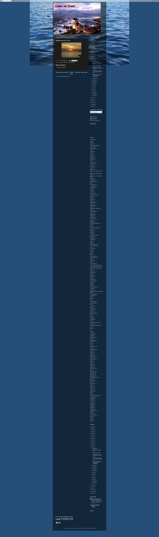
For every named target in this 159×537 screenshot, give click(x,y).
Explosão (92, 233)
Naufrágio (92, 319)
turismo (91, 412)
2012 (92, 99)
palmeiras (92, 334)
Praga (91, 361)
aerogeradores (93, 148)
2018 (92, 53)
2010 (92, 102)
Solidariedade (93, 397)
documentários (93, 218)
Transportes (92, 410)
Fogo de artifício (93, 257)
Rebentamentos (93, 371)
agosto (93, 83)
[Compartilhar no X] (74, 60)
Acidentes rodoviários (94, 145)
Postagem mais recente (62, 72)
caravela (92, 191)
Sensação (92, 386)
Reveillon (92, 379)
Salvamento (92, 383)
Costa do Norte (93, 211)
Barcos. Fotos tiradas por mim (96, 170)
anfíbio (91, 153)
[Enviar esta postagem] (70, 60)
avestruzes (92, 166)
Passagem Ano (93, 340)
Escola (91, 226)
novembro (94, 78)
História (91, 282)
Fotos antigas (93, 263)
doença (91, 220)
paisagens (92, 332)
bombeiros (92, 179)
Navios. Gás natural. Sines (95, 325)
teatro (91, 401)
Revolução (92, 380)
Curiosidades (92, 214)
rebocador (92, 373)
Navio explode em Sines (94, 322)
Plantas (91, 352)
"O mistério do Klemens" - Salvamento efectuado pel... (97, 71)
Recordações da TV (94, 377)
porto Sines (92, 359)
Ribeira (91, 382)
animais (91, 154)
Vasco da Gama (93, 415)
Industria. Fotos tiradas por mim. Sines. (96, 292)
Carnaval (92, 193)
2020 (92, 49)
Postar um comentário (61, 67)
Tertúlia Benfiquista (95, 505)
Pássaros (92, 341)
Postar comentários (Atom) (64, 76)
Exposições (92, 238)
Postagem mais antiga (81, 72)
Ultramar (92, 413)
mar (91, 304)
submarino (92, 398)
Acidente (91, 144)
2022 (92, 46)
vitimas (91, 421)
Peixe (91, 343)
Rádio (91, 370)
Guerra (91, 278)
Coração (91, 209)
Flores (91, 253)
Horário (91, 284)
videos (91, 418)
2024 (92, 42)
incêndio (91, 285)
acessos (91, 142)
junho (93, 87)
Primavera (92, 367)
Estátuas (92, 230)
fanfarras (92, 239)
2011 (92, 101)
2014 (92, 59)
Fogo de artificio (93, 256)
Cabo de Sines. (93, 185)
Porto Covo (92, 355)
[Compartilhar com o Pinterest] (76, 60)
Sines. (91, 392)
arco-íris (92, 157)
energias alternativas (94, 223)
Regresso (93, 506)
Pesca (91, 347)
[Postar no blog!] (73, 60)
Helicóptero (92, 279)
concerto (92, 206)
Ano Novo (92, 156)
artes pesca (92, 162)
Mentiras (92, 310)
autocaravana (93, 163)
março (93, 92)
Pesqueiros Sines (93, 349)
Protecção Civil (93, 368)
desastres (92, 215)
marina (91, 307)
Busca (91, 182)
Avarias (91, 164)
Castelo (91, 196)
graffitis (92, 276)
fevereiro (94, 93)
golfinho (91, 273)
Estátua (91, 229)
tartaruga (92, 400)
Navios (91, 323)
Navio (91, 320)
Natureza (92, 317)
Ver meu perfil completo (95, 120)
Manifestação (93, 303)
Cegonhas (92, 197)
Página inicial (72, 73)
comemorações (93, 202)
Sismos (91, 394)
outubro (94, 80)
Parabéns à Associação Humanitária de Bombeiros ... (97, 75)
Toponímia (92, 404)
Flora (91, 251)
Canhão (91, 188)
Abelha (91, 141)
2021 (92, 47)
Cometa (91, 203)
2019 (92, 51)
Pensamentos (92, 346)
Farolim (91, 242)
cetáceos (92, 199)
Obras (91, 328)
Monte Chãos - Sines (96, 65)
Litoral (91, 298)
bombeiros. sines (93, 181)
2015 (92, 58)
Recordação (92, 376)
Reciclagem (92, 374)
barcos (61, 62)
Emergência (92, 221)
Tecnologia (92, 403)
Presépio (91, 365)
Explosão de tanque (94, 235)
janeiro (94, 95)
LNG (91, 300)
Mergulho (92, 311)
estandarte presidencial (95, 227)
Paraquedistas (93, 337)
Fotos (91, 262)
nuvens (91, 326)
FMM (91, 254)
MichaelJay (84, 528)
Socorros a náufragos (94, 395)
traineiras (92, 409)
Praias (91, 364)
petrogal (92, 350)
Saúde (91, 385)
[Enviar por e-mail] (72, 60)
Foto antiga (92, 260)
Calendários (92, 187)
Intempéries (92, 295)
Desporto (92, 217)
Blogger (94, 528)
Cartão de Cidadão (93, 194)
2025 (92, 41)
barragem (92, 178)
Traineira (92, 407)
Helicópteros (92, 281)
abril (93, 90)
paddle (91, 331)
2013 (92, 97)
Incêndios (92, 288)
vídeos (91, 419)
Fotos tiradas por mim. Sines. (95, 266)
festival (91, 247)
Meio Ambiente (93, 308)
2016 (92, 56)
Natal (91, 316)
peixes (91, 344)
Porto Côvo (92, 356)
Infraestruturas (93, 294)
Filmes (91, 250)
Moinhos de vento (93, 313)
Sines (73, 62)
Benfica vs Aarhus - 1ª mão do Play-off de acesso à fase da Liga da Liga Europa (96, 500)
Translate (99, 113)
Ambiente (92, 151)
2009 (92, 104)
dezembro (94, 61)
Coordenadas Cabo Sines (95, 208)
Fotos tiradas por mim (67, 62)
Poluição (91, 353)
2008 (92, 106)
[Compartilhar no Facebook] (75, 60)
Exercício (92, 232)
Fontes (91, 259)
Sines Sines (92, 391)
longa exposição (93, 301)
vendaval (92, 416)
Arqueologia (92, 159)
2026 (92, 39)
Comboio (91, 200)
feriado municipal (93, 244)
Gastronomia (92, 272)
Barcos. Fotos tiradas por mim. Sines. (96, 176)
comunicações (92, 205)
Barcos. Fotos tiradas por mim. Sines (96, 174)
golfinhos (92, 275)
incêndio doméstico (93, 287)
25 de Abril (92, 139)
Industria (92, 290)
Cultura (91, 212)
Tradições (92, 406)
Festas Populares (93, 245)
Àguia (91, 150)
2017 (92, 54)
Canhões (91, 190)
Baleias (91, 167)
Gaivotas (92, 270)
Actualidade (92, 147)
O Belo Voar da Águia (95, 498)
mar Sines (92, 305)
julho (93, 85)
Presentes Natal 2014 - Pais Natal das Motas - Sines (97, 68)
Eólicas (91, 224)
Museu (91, 314)
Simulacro (92, 388)
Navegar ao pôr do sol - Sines (97, 63)
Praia (91, 362)
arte (91, 160)
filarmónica (92, 248)
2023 (92, 44)
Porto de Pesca (93, 358)
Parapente (92, 335)
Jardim (91, 297)
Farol (91, 241)
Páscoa (91, 338)
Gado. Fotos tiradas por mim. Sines (95, 269)
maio (93, 88)
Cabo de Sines (65, 6)
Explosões (92, 236)
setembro (94, 82)
